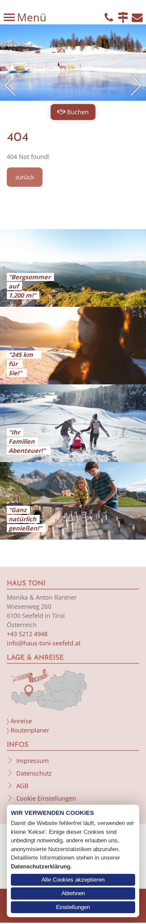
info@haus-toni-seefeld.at (43, 643)
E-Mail (137, 17)
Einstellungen (73, 907)
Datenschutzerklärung (40, 866)
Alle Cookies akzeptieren (73, 880)
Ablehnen (73, 893)
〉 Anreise (19, 721)
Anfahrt (122, 17)
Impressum (32, 761)
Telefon (108, 17)
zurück (24, 177)
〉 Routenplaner (28, 730)
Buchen (78, 112)
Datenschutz (34, 773)
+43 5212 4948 (27, 634)
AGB (22, 786)
